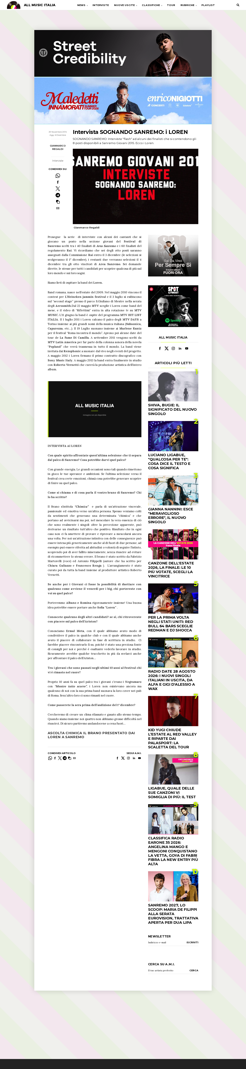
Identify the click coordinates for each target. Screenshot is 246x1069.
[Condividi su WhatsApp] (58, 175)
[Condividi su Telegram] (58, 195)
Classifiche (151, 5)
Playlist (208, 5)
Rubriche (187, 5)
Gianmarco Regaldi (58, 147)
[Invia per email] (58, 208)
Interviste (101, 5)
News (81, 5)
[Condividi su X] (58, 188)
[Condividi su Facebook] (58, 182)
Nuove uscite (124, 5)
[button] (58, 201)
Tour (171, 5)
